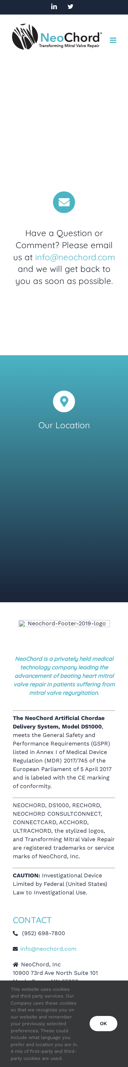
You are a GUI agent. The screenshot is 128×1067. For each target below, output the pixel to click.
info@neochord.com (75, 257)
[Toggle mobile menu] (113, 40)
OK (103, 1023)
